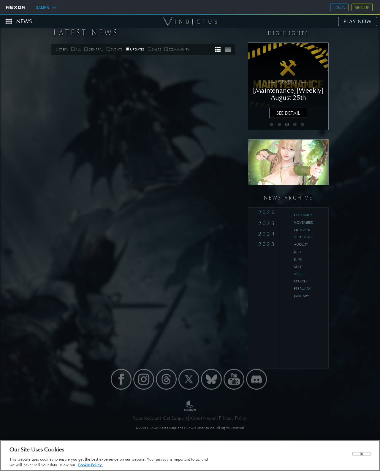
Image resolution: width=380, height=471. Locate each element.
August (301, 244)
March (300, 281)
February (302, 289)
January (301, 296)
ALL (78, 49)
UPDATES (137, 49)
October (302, 230)
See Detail (288, 113)
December (303, 215)
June (298, 259)
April (298, 274)
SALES (156, 49)
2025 (267, 223)
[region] (190, 455)
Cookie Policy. (90, 465)
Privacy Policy (233, 418)
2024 (267, 233)
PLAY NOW (357, 21)
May (298, 267)
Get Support (175, 418)
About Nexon (203, 418)
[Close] (361, 454)
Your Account (147, 418)
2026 (267, 212)
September (303, 237)
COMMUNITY (179, 49)
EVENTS (117, 49)
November (303, 222)
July (297, 252)
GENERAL (95, 49)
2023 (267, 244)
